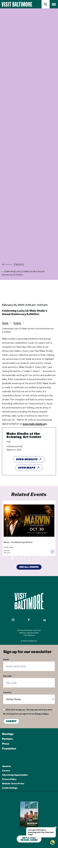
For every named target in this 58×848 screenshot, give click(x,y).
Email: (6, 659)
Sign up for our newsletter (27, 651)
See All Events (29, 567)
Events (17, 323)
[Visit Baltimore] (29, 601)
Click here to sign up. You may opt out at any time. (29, 709)
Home (5, 323)
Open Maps (26, 467)
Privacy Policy (41, 713)
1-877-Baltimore (29, 635)
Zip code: (7, 676)
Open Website (27, 459)
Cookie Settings (10, 788)
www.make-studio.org (35, 423)
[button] (13, 620)
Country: (7, 692)
